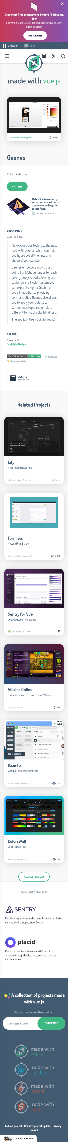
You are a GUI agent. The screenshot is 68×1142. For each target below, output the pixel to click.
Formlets (15, 538)
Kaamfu (14, 765)
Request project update (37, 1126)
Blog (32, 45)
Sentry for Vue (20, 614)
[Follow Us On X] (53, 56)
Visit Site (17, 186)
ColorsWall (17, 841)
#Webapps (15, 137)
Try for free (35, 35)
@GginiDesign (18, 344)
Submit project (13, 1126)
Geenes (16, 157)
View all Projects (34, 876)
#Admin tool (13, 556)
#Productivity (27, 480)
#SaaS (29, 556)
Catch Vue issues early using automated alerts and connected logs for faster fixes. (45, 203)
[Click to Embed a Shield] (24, 355)
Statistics (52, 356)
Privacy (57, 1126)
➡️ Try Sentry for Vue (44, 213)
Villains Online (20, 689)
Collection (12, 45)
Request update (18, 361)
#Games (20, 707)
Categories (7, 56)
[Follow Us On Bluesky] (44, 56)
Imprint (34, 1130)
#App (19, 480)
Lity (11, 462)
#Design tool (26, 137)
